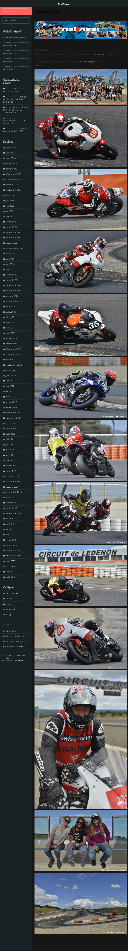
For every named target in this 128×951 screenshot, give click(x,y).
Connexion (10, 631)
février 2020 (11, 503)
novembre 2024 (13, 237)
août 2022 (10, 370)
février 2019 (11, 540)
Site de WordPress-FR (15, 647)
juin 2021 (10, 444)
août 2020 (10, 497)
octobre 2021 (12, 423)
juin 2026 (10, 153)
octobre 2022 (12, 359)
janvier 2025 (11, 227)
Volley (8, 614)
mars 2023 (11, 333)
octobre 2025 (12, 184)
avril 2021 (10, 455)
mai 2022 (10, 386)
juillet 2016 (10, 577)
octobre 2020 (12, 487)
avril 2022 (10, 391)
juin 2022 (10, 381)
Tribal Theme (18, 660)
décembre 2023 (13, 285)
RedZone (64, 3)
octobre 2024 (12, 243)
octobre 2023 (12, 296)
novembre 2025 (13, 179)
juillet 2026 (11, 147)
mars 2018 (10, 561)
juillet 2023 (11, 312)
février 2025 (11, 222)
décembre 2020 (13, 476)
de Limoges (11, 107)
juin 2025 (10, 200)
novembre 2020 (13, 481)
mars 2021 (10, 460)
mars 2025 (11, 216)
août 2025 (10, 195)
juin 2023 (10, 317)
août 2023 (10, 306)
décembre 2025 (13, 174)
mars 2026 (11, 158)
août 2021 (10, 434)
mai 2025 (10, 206)
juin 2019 (10, 524)
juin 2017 (10, 572)
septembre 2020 (14, 492)
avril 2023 (10, 328)
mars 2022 (11, 397)
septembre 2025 (14, 190)
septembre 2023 (14, 301)
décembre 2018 (13, 550)
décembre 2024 (13, 232)
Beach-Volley (12, 593)
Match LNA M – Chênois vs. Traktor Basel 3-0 (15, 110)
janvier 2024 (11, 280)
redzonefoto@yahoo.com (89, 61)
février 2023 (11, 338)
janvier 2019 (11, 545)
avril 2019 (10, 529)
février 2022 (11, 402)
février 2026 (11, 163)
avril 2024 (10, 264)
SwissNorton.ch (100, 54)
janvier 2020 (11, 508)
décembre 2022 (13, 349)
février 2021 (11, 465)
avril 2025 (10, 211)
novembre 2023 (13, 290)
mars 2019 (10, 534)
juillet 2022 (11, 375)
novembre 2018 (13, 556)
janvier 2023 (11, 343)
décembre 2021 (13, 412)
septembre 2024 (14, 248)
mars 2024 (11, 269)
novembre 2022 (13, 354)
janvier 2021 (11, 471)
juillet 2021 (10, 439)
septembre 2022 (14, 365)
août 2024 (10, 253)
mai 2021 (10, 450)
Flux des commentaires (16, 641)
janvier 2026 (11, 169)
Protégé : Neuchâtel (15, 37)
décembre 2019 (13, 513)
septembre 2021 (13, 428)
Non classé (11, 609)
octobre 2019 (12, 518)
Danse (9, 598)
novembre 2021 (13, 418)
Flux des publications (15, 636)
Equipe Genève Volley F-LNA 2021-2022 (15, 99)
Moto (8, 604)
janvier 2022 (11, 407)
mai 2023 (10, 322)
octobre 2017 (12, 566)
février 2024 (11, 275)
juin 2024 (10, 259)
